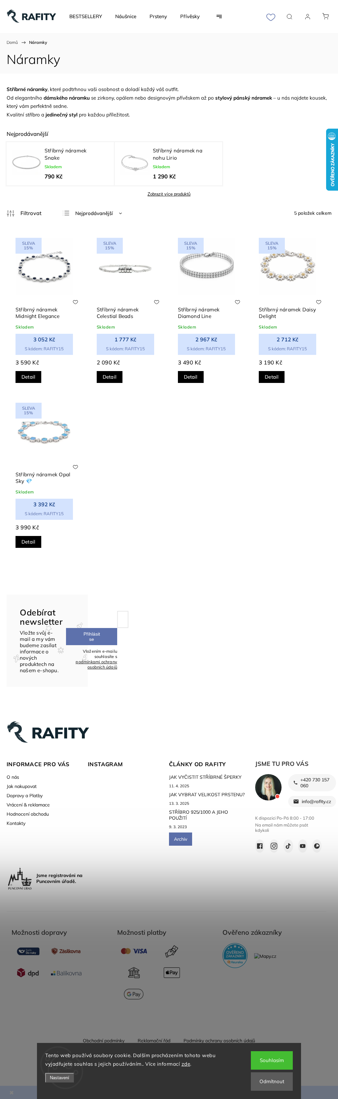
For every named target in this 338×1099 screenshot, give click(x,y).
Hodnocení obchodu (28, 814)
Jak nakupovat (22, 786)
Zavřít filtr (24, 213)
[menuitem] (85, 16)
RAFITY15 (44, 348)
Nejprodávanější (94, 213)
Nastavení (59, 1077)
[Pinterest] (316, 846)
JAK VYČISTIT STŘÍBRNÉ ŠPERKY (205, 777)
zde (186, 1064)
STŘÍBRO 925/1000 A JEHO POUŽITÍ (198, 815)
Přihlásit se (92, 636)
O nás (13, 777)
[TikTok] (288, 846)
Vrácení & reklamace (28, 805)
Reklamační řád (154, 1041)
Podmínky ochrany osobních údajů (219, 1041)
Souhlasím (272, 1060)
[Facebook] (259, 846)
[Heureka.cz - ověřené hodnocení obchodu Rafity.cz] (235, 956)
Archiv (180, 839)
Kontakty (16, 823)
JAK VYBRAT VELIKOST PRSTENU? (207, 795)
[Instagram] (274, 846)
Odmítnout (271, 1081)
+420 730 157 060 (314, 783)
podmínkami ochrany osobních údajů (96, 664)
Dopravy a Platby (25, 796)
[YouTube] (302, 846)
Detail (28, 377)
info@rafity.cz (316, 801)
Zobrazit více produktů (169, 194)
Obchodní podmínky (103, 1041)
